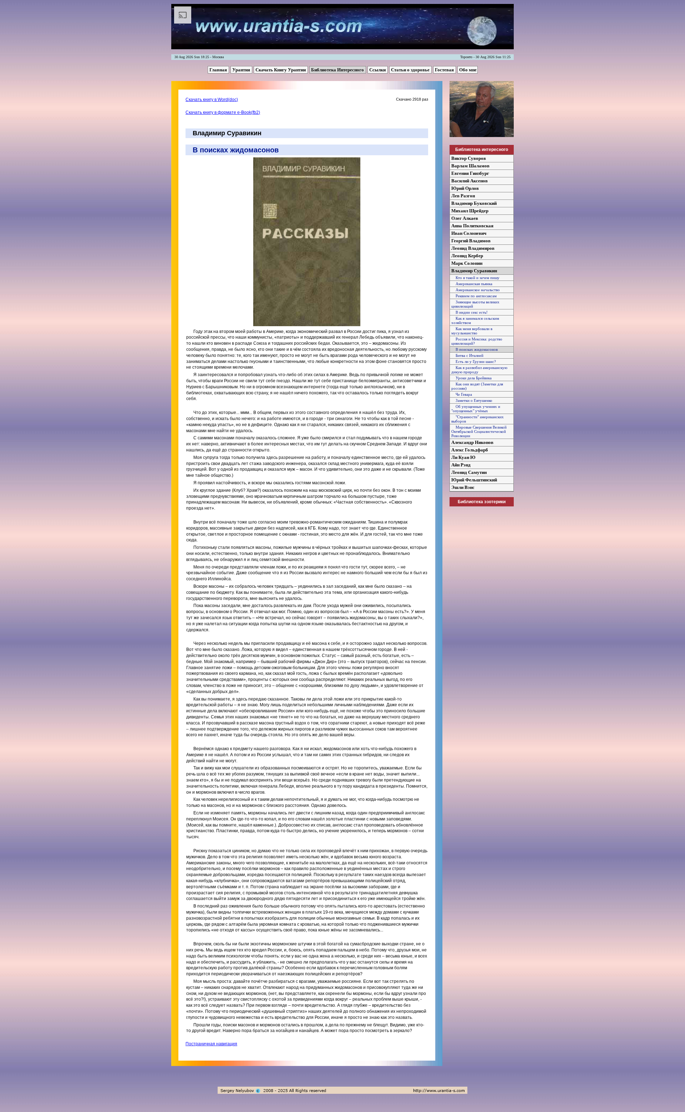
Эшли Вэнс (463, 487)
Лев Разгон (463, 195)
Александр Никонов (472, 442)
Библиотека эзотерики (482, 501)
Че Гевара (461, 394)
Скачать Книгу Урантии (281, 69)
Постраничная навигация (211, 1043)
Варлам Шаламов (470, 165)
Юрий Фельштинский (474, 479)
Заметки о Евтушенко (471, 400)
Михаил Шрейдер (469, 210)
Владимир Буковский (474, 203)
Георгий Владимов (471, 240)
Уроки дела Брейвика (471, 378)
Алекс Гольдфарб (469, 450)
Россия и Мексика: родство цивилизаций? (476, 341)
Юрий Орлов (465, 188)
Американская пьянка (471, 284)
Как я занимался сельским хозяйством (475, 320)
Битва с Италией (467, 355)
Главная (218, 69)
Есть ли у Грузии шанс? (473, 361)
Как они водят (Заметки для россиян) (477, 386)
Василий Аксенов (469, 180)
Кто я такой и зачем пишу (475, 278)
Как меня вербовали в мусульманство (471, 331)
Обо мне (468, 69)
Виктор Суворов (468, 158)
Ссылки (378, 69)
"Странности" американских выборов (477, 419)
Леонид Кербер (467, 255)
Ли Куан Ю (463, 457)
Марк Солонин (466, 263)
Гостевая (445, 69)
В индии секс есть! (469, 312)
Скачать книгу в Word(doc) (212, 99)
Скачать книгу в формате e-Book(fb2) (223, 112)
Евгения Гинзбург (470, 173)
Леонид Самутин (469, 472)
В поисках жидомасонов (474, 349)
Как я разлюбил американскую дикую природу (479, 369)
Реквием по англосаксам (474, 296)
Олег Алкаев (464, 218)
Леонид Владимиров (472, 248)
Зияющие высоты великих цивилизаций (475, 304)
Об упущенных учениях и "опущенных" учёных (475, 408)
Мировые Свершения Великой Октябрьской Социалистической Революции (479, 431)
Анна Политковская (472, 225)
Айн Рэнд (461, 464)
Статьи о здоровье (411, 69)
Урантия (241, 69)
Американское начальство (475, 290)
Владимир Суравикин (474, 270)
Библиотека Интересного (338, 69)
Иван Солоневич (468, 233)
